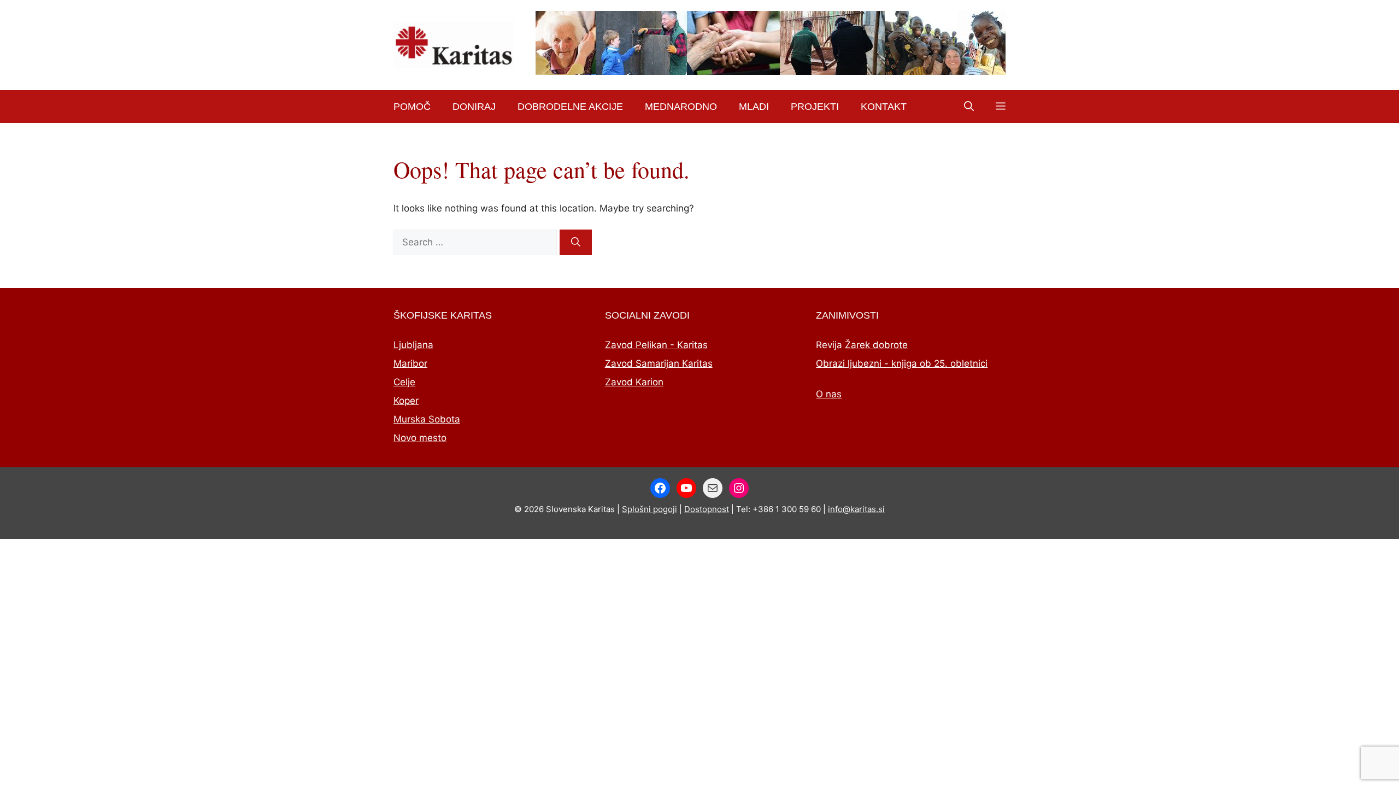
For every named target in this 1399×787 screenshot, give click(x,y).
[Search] (576, 243)
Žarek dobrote (876, 344)
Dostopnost (706, 509)
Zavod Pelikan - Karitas (656, 344)
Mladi (754, 106)
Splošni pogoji (649, 509)
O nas (829, 394)
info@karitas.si (856, 509)
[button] (969, 106)
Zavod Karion (634, 382)
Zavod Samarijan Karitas (659, 363)
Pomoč (412, 106)
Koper (406, 400)
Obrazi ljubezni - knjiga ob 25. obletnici (901, 363)
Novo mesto (419, 437)
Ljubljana (413, 344)
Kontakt (884, 106)
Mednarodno (681, 106)
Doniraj (474, 106)
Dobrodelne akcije (570, 106)
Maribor (410, 363)
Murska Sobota (426, 419)
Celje (404, 382)
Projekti (815, 106)
